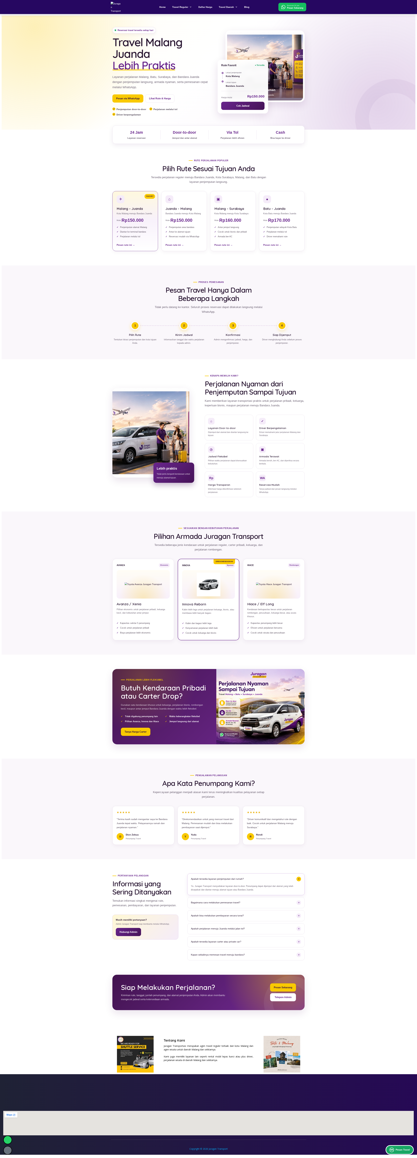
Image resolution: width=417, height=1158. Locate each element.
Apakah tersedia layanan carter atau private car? (245, 941)
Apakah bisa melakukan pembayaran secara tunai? (245, 915)
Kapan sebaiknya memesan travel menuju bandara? (245, 954)
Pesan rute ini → (126, 245)
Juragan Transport (218, 1148)
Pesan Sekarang (283, 987)
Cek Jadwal (242, 105)
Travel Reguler (180, 7)
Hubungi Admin (128, 932)
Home (162, 7)
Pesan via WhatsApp (128, 98)
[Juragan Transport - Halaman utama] (120, 7)
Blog (246, 7)
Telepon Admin (283, 997)
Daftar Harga (205, 7)
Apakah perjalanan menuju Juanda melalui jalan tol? (245, 928)
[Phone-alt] (7, 1150)
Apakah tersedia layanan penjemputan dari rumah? (246, 879)
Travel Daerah (226, 7)
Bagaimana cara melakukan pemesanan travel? (245, 902)
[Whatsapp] (7, 1139)
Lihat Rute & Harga (160, 98)
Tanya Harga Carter (136, 731)
